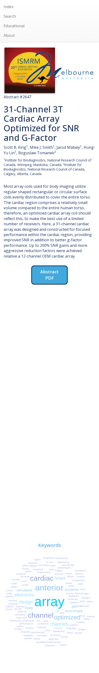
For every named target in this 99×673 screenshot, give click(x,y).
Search (10, 16)
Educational (14, 25)
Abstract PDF (49, 275)
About (9, 35)
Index (8, 6)
